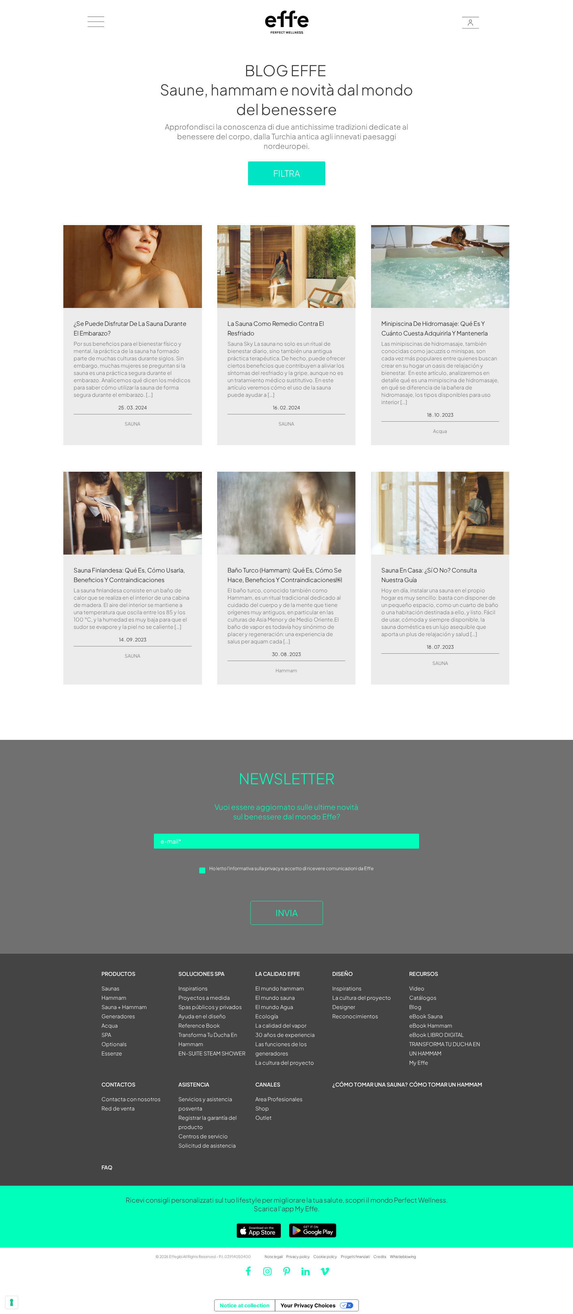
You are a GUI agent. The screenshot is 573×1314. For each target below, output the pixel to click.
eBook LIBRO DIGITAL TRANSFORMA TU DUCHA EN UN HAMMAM (444, 1044)
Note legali (274, 1256)
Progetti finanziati (355, 1256)
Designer (343, 1006)
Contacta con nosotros (130, 1099)
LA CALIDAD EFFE (277, 973)
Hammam (286, 670)
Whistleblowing (403, 1256)
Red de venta (118, 1108)
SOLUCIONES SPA (201, 973)
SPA (106, 1034)
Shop (262, 1108)
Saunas (110, 988)
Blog (415, 1006)
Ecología (266, 1016)
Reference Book (199, 1025)
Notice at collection (245, 1305)
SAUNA (132, 424)
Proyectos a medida (204, 997)
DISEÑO (342, 973)
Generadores (118, 1016)
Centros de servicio (203, 1136)
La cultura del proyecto (284, 1062)
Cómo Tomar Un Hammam (445, 1084)
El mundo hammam (279, 988)
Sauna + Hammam (124, 1006)
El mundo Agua (274, 1006)
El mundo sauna (275, 997)
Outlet (263, 1117)
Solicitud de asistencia (207, 1145)
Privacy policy (298, 1256)
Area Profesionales (278, 1099)
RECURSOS (423, 973)
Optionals (114, 1044)
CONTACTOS (118, 1084)
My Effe (418, 1062)
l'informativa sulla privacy (253, 868)
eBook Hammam (430, 1025)
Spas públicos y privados (210, 1006)
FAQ (106, 1167)
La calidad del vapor (280, 1025)
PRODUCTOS (118, 973)
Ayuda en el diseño (202, 1016)
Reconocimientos (355, 1016)
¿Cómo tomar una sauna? (370, 1084)
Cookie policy (325, 1256)
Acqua (440, 431)
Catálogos (422, 997)
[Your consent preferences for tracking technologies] (11, 1302)
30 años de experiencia (285, 1034)
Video (416, 988)
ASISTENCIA (193, 1084)
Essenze (111, 1053)
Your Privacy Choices (308, 1305)
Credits (379, 1256)
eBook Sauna (426, 1016)
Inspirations (193, 988)
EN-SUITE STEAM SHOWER (211, 1053)
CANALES (267, 1084)
